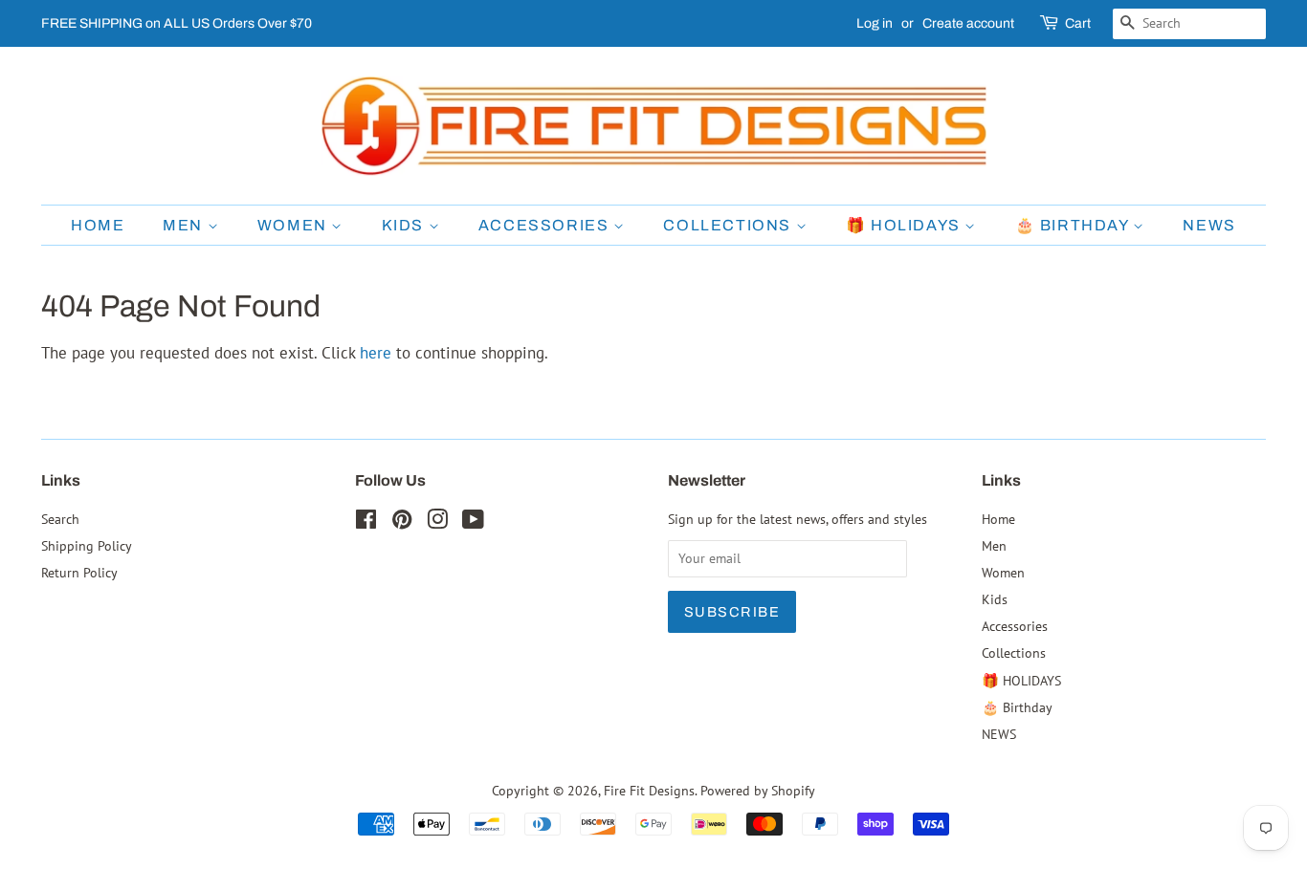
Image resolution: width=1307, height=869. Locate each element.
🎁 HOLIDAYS (905, 225)
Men (185, 225)
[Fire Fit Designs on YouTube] (473, 522)
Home (97, 225)
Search (60, 519)
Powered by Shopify (757, 790)
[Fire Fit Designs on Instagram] (437, 522)
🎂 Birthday (1074, 225)
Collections (729, 225)
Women (294, 225)
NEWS (1209, 225)
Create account (968, 23)
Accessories (545, 225)
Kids (405, 225)
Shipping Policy (86, 545)
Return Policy (79, 572)
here (375, 352)
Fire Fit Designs (649, 790)
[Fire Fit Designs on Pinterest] (401, 522)
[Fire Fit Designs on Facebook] (366, 522)
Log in (874, 23)
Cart (1078, 23)
